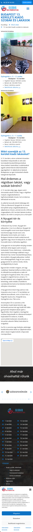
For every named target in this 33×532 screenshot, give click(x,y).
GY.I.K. (8, 484)
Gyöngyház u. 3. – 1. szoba (11, 136)
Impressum (28, 527)
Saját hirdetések (15, 470)
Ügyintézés (9, 481)
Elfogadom (16, 513)
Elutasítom (16, 518)
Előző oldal (15, 25)
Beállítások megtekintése (16, 523)
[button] (30, 490)
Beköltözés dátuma (12, 87)
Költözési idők (10, 478)
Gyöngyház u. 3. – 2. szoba (11, 76)
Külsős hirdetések (15, 476)
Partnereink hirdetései (17, 473)
